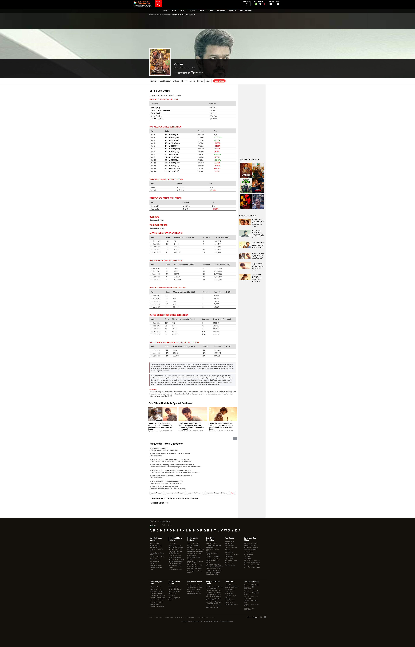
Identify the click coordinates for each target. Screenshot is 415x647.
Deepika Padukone (231, 548)
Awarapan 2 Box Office (213, 568)
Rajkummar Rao (230, 565)
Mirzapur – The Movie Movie (156, 550)
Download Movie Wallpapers (249, 609)
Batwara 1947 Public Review (193, 546)
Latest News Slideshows (157, 600)
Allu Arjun (228, 550)
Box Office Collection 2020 (252, 567)
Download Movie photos (251, 591)
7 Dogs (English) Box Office (212, 550)
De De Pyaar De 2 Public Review (194, 571)
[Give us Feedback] (271, 4)
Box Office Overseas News (158, 598)
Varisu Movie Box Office (159, 498)
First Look (171, 595)
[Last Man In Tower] (258, 201)
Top (229, 538)
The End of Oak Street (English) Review (175, 552)
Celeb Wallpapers (174, 591)
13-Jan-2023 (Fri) (171, 135)
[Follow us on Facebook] (252, 4)
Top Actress (247, 558)
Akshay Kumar (229, 541)
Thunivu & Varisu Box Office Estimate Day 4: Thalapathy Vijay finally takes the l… (258, 256)
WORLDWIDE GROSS (158, 225)
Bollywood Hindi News (157, 606)
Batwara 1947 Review (175, 549)
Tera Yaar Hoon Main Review (174, 566)
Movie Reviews (154, 604)
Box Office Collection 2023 (252, 560)
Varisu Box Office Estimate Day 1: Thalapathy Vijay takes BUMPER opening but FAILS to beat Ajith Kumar (221, 426)
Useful (230, 582)
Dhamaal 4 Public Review (195, 551)
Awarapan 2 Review (174, 555)
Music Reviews (229, 602)
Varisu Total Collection (195, 493)
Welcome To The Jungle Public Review (194, 554)
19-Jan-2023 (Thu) (172, 152)
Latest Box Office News (157, 591)
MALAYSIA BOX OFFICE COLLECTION (165, 260)
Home (150, 617)
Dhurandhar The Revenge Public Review (195, 562)
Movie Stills (172, 593)
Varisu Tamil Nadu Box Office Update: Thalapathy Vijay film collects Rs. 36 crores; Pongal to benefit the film (191, 426)
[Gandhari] (246, 170)
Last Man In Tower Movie (157, 557)
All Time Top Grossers (251, 547)
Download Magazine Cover (250, 601)
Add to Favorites (168, 51)
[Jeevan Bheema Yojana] (258, 170)
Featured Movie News (156, 589)
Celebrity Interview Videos (195, 587)
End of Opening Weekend (160, 110)
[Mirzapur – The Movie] (258, 185)
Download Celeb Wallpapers (249, 587)
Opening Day (155, 108)
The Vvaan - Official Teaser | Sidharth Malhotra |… (214, 602)
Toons (170, 600)
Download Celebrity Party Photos (251, 593)
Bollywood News (155, 587)
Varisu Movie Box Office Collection (184, 498)
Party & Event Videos (193, 591)
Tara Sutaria (228, 563)
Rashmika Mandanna (231, 554)
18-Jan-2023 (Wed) (172, 149)
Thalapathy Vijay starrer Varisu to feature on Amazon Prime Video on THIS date (258, 234)
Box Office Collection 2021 (252, 565)
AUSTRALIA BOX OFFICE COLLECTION (166, 233)
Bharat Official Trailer (231, 604)
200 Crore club (248, 554)
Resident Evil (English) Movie (156, 568)
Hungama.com (229, 591)
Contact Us (190, 617)
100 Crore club (248, 552)
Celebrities (167, 525)
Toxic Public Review (193, 543)
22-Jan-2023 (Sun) (172, 160)
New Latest (194, 582)
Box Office (210, 539)
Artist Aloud (229, 593)
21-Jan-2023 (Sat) (172, 157)
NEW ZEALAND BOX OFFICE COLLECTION (167, 288)
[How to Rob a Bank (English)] (246, 185)
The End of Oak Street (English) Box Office (213, 573)
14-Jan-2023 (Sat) (172, 138)
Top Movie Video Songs (194, 585)
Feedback (180, 617)
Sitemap (227, 598)
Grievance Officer (203, 617)
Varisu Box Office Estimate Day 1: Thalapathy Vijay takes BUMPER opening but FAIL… (257, 278)
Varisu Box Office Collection (175, 493)
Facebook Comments (158, 503)
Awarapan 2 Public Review (195, 549)
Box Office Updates (156, 593)
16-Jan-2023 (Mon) (172, 143)
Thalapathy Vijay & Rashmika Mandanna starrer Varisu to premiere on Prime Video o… (258, 223)
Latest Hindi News (230, 585)
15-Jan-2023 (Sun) (172, 140)
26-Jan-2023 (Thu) (172, 171)
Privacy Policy (169, 617)
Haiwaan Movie (154, 559)
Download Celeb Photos (251, 585)
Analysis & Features (250, 545)
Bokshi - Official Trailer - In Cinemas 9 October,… (214, 599)
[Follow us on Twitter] (260, 4)
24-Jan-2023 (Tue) (172, 166)
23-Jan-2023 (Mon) (172, 163)
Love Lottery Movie (155, 565)
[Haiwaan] (246, 201)
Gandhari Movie (154, 543)
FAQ (213, 617)
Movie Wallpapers (174, 598)
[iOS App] (265, 617)
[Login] (277, 4)
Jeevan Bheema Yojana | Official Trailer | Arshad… (213, 595)
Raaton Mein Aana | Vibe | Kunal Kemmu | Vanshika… (214, 591)
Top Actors (247, 556)
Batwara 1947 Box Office (213, 570)
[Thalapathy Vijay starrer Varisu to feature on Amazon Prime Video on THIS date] (245, 235)
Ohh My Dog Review (174, 557)
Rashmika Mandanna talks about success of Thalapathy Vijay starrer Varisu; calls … (258, 246)
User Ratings (189, 73)
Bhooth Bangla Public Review (194, 558)
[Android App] (261, 617)
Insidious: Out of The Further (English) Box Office (212, 560)
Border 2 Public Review (194, 568)
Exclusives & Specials (194, 593)
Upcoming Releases (156, 602)
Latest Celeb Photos (174, 589)
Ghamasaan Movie (155, 561)
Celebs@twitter (230, 589)
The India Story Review (175, 569)
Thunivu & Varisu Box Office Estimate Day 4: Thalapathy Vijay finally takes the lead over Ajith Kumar (160, 426)
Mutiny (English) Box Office (212, 553)
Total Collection (157, 119)
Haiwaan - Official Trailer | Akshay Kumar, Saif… (214, 606)
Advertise (159, 617)
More (232, 493)
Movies (164, 14)
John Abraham (229, 558)
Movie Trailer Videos (193, 589)
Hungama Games (230, 595)
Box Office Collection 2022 (252, 563)
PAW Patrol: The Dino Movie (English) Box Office (214, 565)
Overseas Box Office (250, 550)
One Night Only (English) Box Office (213, 546)
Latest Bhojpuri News (231, 587)
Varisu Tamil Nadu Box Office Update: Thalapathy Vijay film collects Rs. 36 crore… (258, 266)
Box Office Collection (250, 543)
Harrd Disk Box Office (213, 557)
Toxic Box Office (211, 543)
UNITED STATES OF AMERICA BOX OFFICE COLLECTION (174, 342)
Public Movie (192, 539)
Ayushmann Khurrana (231, 560)
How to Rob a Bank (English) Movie (156, 546)
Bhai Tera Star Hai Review (176, 559)
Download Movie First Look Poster (251, 597)
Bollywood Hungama (155, 14)
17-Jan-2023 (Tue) (172, 146)
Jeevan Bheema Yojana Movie (157, 553)
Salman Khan (229, 556)
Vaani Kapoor (229, 552)
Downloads (251, 582)
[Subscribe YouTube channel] (264, 4)
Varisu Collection (156, 493)
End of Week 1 (156, 113)
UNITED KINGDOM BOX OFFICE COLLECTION (168, 315)
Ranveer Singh (229, 545)
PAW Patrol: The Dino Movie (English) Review (175, 546)
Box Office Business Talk (157, 595)
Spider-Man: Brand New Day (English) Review (175, 562)
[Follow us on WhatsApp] (256, 4)
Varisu (170, 14)
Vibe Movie (153, 563)
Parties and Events (174, 587)
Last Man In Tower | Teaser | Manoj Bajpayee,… (214, 587)
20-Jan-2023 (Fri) (171, 154)
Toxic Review (172, 543)
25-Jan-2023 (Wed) (172, 168)
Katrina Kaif (228, 543)
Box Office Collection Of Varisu (217, 493)
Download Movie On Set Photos (251, 605)
